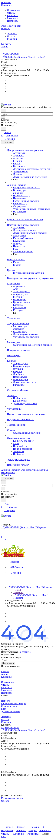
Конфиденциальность (12, 798)
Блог (3, 708)
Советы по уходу (10, 706)
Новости (5, 700)
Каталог (5, 671)
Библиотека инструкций (13, 703)
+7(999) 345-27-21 (10, 54)
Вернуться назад (9, 652)
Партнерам (12, 21)
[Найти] (3, 129)
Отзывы (11, 13)
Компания (6, 676)
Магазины (12, 18)
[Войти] (2, 534)
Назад (17, 590)
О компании (13, 10)
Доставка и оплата (10, 711)
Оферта (5, 801)
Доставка (12, 33)
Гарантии (12, 39)
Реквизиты (12, 15)
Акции (4, 674)
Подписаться (8, 663)
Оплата (11, 36)
